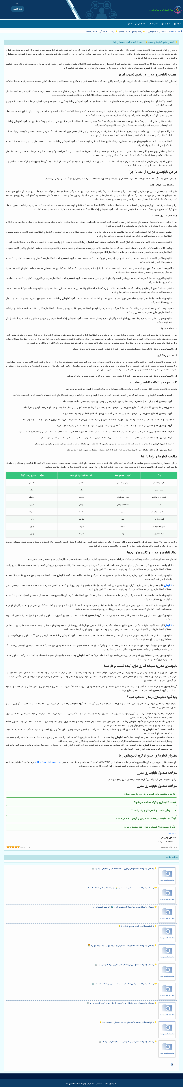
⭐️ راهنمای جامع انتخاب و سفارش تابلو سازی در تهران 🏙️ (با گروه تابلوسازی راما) (124, 907)
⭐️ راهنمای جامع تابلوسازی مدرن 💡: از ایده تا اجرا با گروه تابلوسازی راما (116, 31)
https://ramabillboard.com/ (48, 762)
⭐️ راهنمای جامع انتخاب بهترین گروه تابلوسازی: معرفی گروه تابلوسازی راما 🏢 (126, 964)
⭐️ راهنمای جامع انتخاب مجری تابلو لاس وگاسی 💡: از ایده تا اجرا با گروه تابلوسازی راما (122, 887)
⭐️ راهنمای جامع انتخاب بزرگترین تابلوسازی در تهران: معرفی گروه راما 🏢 (128, 1041)
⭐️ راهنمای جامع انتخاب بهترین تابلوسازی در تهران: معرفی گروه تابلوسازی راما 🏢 (124, 983)
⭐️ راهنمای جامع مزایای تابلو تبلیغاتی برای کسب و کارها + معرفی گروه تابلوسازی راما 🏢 (122, 1003)
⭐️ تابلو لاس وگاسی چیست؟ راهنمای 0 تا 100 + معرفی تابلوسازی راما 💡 (128, 1022)
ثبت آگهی (17, 9)
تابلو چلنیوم (165, 23)
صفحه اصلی (163, 31)
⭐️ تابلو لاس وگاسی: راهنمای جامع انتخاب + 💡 (137, 926)
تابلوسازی (177, 23)
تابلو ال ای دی (140, 23)
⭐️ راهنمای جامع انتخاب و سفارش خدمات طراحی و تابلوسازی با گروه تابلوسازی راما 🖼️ (122, 945)
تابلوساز (168, 625)
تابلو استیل (153, 23)
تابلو (130, 23)
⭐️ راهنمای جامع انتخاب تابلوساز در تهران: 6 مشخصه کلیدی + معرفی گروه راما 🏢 (124, 868)
